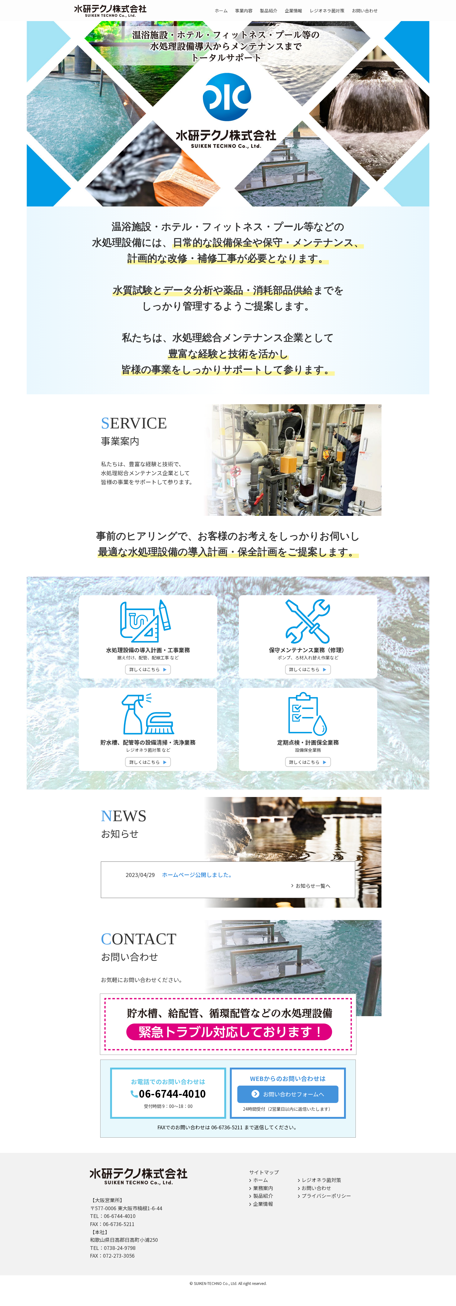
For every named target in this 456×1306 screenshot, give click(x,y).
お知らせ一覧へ (313, 885)
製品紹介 (263, 1195)
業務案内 (263, 1188)
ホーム (260, 1180)
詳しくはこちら (144, 669)
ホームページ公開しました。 (198, 874)
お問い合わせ (316, 1188)
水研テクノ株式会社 (111, 11)
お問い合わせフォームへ (293, 1094)
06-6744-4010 (172, 1093)
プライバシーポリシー (326, 1195)
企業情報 (263, 1203)
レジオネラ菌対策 (321, 1180)
